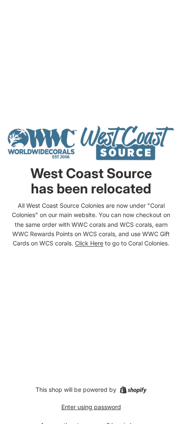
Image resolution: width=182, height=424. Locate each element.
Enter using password (91, 406)
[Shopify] (133, 390)
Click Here (89, 243)
